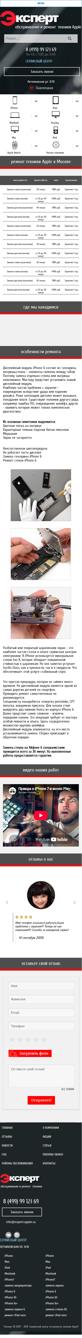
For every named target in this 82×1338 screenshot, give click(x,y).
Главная (7, 1128)
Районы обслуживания (17, 1163)
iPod (55, 137)
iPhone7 (9, 1279)
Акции (47, 1136)
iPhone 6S (10, 1297)
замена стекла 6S (56, 1309)
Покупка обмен (53, 1154)
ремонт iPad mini (15, 1315)
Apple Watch (14, 152)
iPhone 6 (10, 1291)
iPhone (14, 107)
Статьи (47, 1145)
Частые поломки (55, 152)
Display (55, 122)
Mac (14, 137)
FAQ (4, 1154)
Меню (41, 3)
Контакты (49, 1163)
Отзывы (7, 1136)
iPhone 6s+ (11, 1303)
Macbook (10, 1273)
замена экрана (54, 1285)
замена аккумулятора (18, 1285)
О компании (51, 1128)
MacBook (14, 122)
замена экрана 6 (15, 1309)
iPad (55, 107)
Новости (7, 1145)
